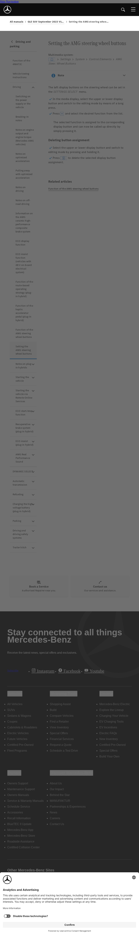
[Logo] (7, 9)
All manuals (16, 21)
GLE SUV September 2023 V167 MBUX (46, 21)
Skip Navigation (9, 1)
